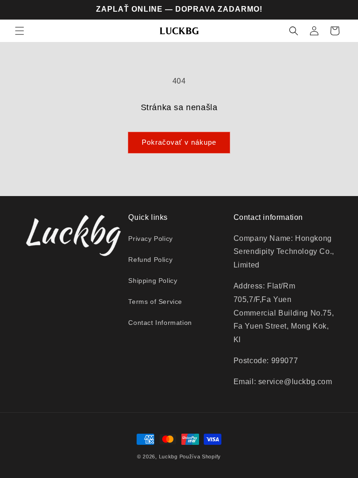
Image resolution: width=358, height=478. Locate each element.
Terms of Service (155, 301)
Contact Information (160, 322)
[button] (19, 31)
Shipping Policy (152, 280)
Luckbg (168, 456)
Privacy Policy (150, 238)
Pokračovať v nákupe (179, 142)
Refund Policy (150, 259)
